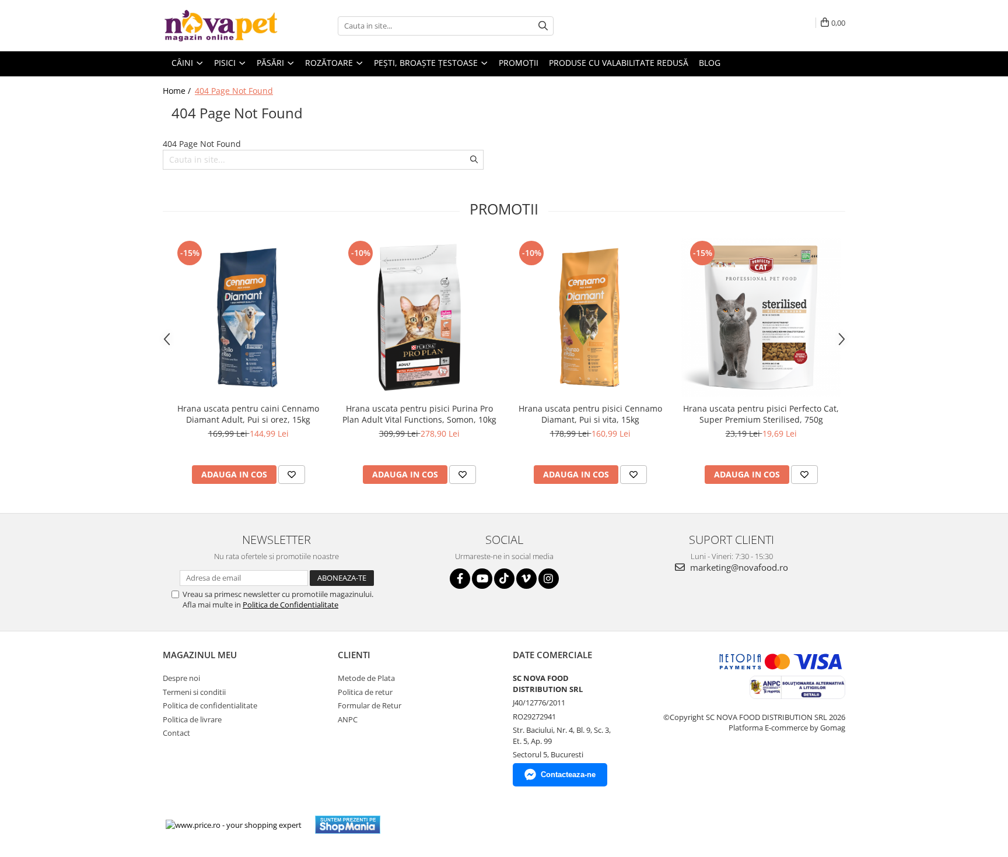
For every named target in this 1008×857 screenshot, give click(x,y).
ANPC (348, 719)
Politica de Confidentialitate (290, 604)
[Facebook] (460, 578)
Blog (709, 62)
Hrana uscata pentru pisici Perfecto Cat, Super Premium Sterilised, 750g (761, 414)
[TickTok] (504, 578)
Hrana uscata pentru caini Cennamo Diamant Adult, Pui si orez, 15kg (248, 414)
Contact (176, 733)
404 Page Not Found (234, 90)
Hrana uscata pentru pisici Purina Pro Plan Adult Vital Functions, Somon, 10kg (419, 414)
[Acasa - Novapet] (221, 26)
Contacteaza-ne (568, 774)
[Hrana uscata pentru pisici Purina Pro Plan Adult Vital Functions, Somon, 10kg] (419, 317)
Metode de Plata (366, 678)
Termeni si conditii (194, 692)
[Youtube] (482, 578)
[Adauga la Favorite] (291, 474)
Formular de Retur (369, 705)
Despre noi (181, 678)
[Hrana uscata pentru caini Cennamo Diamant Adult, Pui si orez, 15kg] (248, 317)
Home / (178, 90)
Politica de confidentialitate (210, 705)
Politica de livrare (192, 719)
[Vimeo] (526, 578)
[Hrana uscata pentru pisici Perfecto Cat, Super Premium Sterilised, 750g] (761, 317)
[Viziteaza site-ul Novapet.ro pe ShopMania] (347, 825)
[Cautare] (543, 26)
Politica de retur (365, 692)
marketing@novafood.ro (738, 567)
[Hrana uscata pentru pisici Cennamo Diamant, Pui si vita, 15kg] (590, 317)
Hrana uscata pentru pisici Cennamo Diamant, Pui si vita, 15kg (590, 414)
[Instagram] (548, 578)
